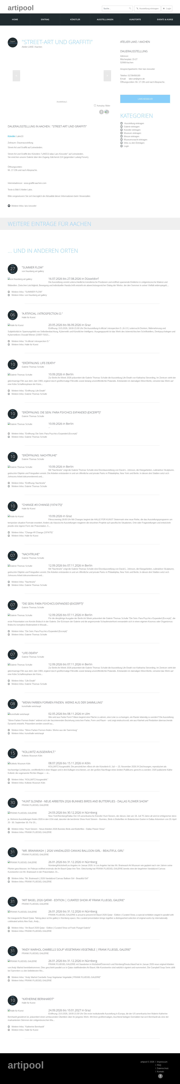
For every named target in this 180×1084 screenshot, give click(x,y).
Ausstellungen (105, 19)
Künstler (75, 19)
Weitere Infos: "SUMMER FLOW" (26, 292)
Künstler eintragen (131, 130)
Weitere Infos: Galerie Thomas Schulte (29, 394)
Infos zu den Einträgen (133, 143)
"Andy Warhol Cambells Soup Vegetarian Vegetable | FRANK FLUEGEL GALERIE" (76, 949)
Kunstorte (135, 19)
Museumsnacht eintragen (135, 139)
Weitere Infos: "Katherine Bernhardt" (27, 1026)
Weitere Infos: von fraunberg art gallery (29, 295)
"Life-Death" (30, 653)
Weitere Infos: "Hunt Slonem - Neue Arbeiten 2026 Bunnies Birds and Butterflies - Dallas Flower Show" (57, 829)
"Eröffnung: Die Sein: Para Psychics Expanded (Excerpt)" (61, 412)
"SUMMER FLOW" (32, 267)
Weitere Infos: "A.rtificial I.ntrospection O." (30, 341)
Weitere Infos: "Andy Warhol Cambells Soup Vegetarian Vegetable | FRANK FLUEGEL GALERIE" (55, 977)
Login (167, 8)
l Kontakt (159, 1071)
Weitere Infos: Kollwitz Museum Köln (28, 783)
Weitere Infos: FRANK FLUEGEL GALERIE (32, 832)
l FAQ (158, 1065)
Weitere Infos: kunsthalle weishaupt (28, 733)
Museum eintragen (132, 133)
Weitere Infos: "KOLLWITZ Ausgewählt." (29, 779)
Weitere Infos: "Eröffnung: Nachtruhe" (28, 483)
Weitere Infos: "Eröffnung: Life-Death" (28, 390)
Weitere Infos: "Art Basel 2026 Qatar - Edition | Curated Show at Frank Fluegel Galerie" (50, 928)
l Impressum (161, 1062)
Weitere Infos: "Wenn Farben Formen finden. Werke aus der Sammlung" (43, 730)
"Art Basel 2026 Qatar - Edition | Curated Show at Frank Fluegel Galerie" (73, 900)
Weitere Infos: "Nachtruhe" (23, 582)
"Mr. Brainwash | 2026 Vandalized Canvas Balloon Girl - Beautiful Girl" (73, 851)
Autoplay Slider (103, 105)
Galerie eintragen (131, 126)
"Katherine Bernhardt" (38, 999)
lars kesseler (30, 206)
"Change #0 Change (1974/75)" (42, 505)
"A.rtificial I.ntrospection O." (42, 313)
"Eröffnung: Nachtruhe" (39, 455)
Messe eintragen (131, 136)
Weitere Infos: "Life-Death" (23, 680)
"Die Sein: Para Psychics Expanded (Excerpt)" (53, 603)
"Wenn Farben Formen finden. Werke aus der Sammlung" (62, 702)
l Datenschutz (162, 1068)
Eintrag (45, 19)
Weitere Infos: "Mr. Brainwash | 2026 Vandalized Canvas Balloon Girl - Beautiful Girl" (49, 878)
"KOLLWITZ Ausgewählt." (39, 752)
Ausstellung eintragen (148, 8)
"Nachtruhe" (31, 554)
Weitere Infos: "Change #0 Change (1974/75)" (31, 532)
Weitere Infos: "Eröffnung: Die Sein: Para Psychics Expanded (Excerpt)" (43, 433)
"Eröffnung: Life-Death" (38, 363)
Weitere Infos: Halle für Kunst (25, 344)
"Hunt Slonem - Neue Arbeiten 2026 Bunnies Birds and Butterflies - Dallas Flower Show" (85, 801)
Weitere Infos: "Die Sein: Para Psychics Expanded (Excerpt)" (39, 631)
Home (15, 19)
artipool (21, 8)
